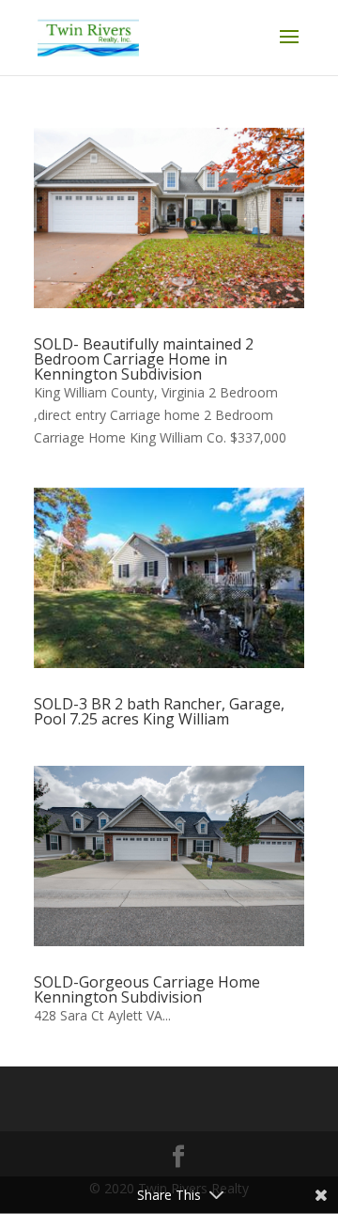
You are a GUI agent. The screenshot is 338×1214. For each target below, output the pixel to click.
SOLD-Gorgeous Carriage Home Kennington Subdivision (147, 989)
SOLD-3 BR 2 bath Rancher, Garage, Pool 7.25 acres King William (159, 711)
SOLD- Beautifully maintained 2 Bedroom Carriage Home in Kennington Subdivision (144, 359)
